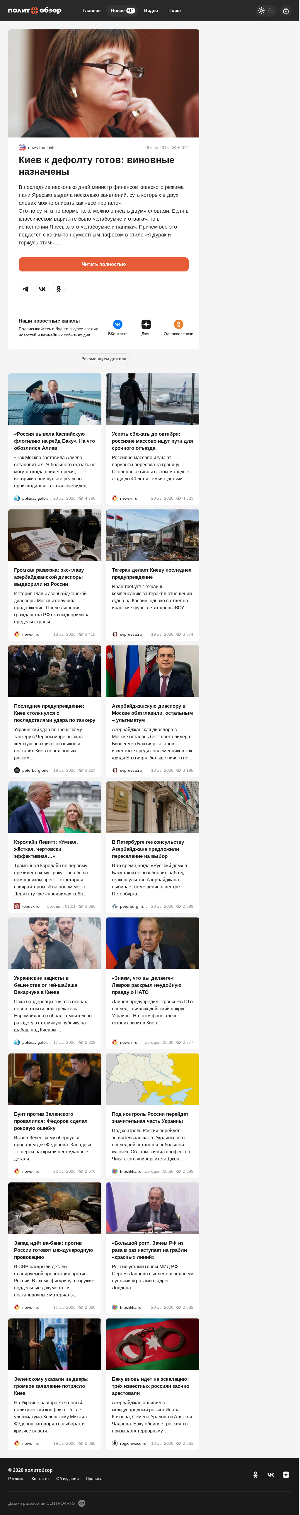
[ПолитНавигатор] (17, 498)
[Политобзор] (35, 10)
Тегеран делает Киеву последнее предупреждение (151, 573)
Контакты (40, 1478)
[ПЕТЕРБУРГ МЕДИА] (115, 906)
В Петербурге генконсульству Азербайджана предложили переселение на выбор (148, 849)
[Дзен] (286, 1475)
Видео (151, 10)
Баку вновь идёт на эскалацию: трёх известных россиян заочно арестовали (150, 1386)
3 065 (90, 906)
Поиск (175, 10)
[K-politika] (115, 1171)
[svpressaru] (115, 634)
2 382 (188, 1307)
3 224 (90, 770)
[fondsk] (17, 906)
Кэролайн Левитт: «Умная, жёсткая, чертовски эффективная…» (46, 849)
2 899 (188, 906)
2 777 (188, 1042)
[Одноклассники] (255, 1475)
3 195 (188, 770)
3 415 (90, 634)
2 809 (90, 1042)
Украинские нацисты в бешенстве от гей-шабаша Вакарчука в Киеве (45, 985)
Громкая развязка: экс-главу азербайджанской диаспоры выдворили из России (49, 577)
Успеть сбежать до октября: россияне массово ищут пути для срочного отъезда (152, 441)
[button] (26, 289)
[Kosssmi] (22, 147)
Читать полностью (104, 264)
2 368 (90, 1443)
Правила (94, 1478)
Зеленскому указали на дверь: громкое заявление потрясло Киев (51, 1386)
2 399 (188, 1171)
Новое (122, 10)
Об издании (67, 1478)
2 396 (90, 1307)
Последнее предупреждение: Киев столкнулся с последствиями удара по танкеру (54, 713)
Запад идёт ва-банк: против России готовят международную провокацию (53, 1250)
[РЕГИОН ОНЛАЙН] (115, 498)
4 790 (90, 498)
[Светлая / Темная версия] (266, 10)
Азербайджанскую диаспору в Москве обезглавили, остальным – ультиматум (152, 713)
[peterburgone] (17, 770)
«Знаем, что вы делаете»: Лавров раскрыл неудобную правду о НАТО (147, 985)
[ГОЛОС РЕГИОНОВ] (115, 1443)
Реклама (16, 1478)
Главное (91, 10)
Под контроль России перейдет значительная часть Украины (150, 1117)
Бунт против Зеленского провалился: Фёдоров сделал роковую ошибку (51, 1121)
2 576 (90, 1171)
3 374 (188, 634)
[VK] (271, 1475)
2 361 (188, 1443)
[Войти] (286, 10)
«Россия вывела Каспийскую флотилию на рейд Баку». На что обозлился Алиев (54, 441)
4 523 (188, 498)
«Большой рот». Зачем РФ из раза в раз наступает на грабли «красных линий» (149, 1250)
